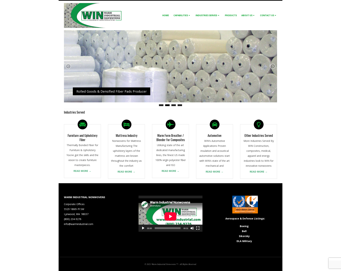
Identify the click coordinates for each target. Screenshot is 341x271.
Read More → (82, 171)
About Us (246, 15)
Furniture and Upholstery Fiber (82, 137)
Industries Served (206, 15)
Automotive (214, 135)
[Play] (143, 228)
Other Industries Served (258, 135)
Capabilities (181, 15)
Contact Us (267, 15)
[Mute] (192, 228)
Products (231, 15)
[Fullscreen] (198, 228)
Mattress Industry (126, 135)
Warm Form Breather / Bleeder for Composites (170, 137)
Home (165, 15)
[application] (170, 214)
